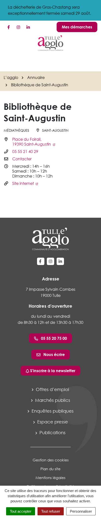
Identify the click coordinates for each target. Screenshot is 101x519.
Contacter (22, 158)
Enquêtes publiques (52, 411)
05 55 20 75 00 (53, 338)
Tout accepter (20, 511)
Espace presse (52, 421)
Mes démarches (77, 27)
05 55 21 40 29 (25, 151)
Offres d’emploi (52, 389)
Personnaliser (81, 511)
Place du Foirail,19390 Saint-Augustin (32, 142)
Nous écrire (53, 354)
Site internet (23, 183)
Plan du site (50, 469)
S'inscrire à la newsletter (52, 370)
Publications (51, 432)
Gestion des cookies (51, 460)
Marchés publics (52, 400)
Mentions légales (50, 477)
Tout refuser (50, 511)
